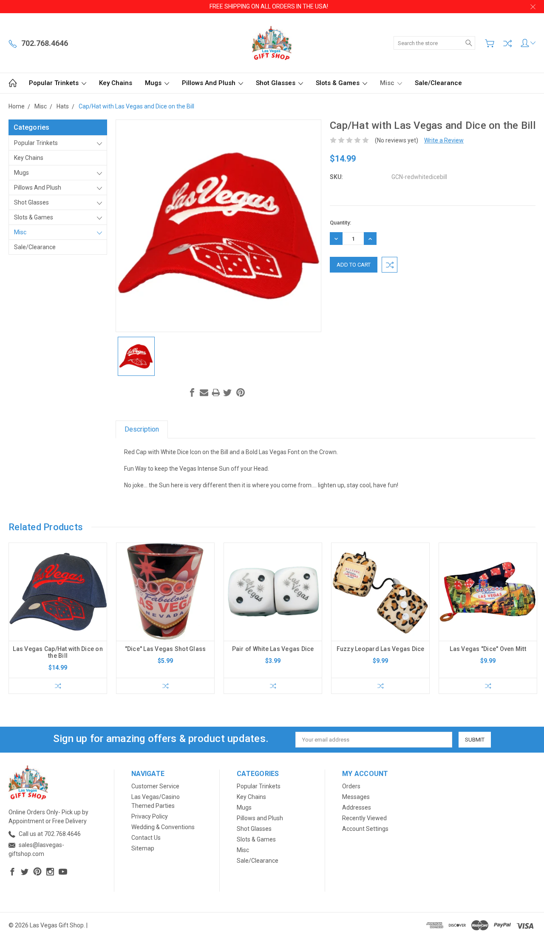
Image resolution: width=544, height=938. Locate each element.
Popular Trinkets (54, 83)
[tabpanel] (58, 618)
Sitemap (142, 848)
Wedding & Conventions (163, 827)
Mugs (154, 83)
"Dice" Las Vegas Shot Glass (165, 648)
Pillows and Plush (209, 83)
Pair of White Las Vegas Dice (273, 648)
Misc (388, 83)
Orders (351, 786)
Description (142, 429)
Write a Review (444, 140)
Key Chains (115, 83)
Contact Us (146, 837)
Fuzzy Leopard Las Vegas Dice (381, 648)
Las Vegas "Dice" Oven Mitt (488, 648)
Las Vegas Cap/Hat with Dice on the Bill (58, 652)
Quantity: (340, 222)
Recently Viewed (364, 818)
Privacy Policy (149, 816)
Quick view (58, 611)
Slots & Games (338, 83)
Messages (356, 796)
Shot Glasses (276, 83)
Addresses (356, 807)
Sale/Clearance (438, 83)
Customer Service (155, 786)
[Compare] (507, 43)
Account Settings (365, 828)
